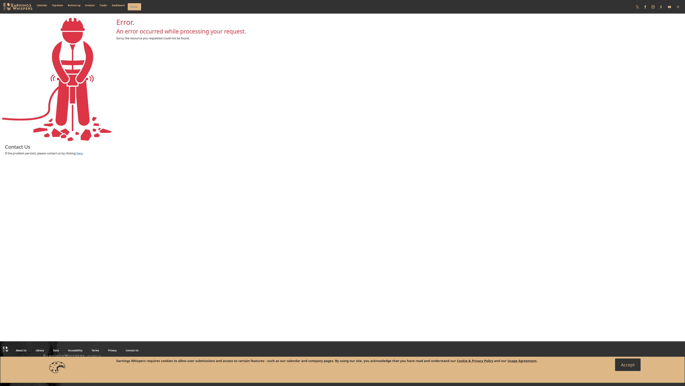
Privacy (112, 350)
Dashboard (118, 5)
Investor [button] (90, 5)
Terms (95, 350)
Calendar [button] (42, 5)
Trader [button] (103, 5)
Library (40, 350)
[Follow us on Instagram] (653, 7)
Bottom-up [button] (74, 5)
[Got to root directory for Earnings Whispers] (17, 6)
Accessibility (75, 350)
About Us (21, 350)
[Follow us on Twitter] (637, 7)
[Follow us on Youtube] (669, 7)
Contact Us (132, 350)
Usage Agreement (522, 361)
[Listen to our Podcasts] (678, 7)
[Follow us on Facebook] (645, 7)
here (79, 153)
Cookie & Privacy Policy (475, 361)
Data (56, 350)
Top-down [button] (57, 5)
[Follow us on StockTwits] (661, 7)
